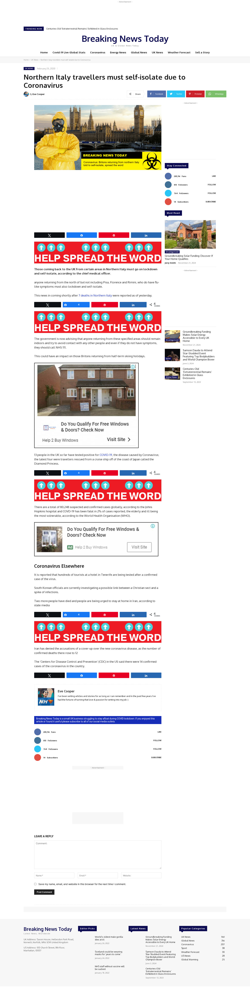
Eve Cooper (38, 94)
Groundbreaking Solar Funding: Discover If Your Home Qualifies (189, 257)
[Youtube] (214, 39)
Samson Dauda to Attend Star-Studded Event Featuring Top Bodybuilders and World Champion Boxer (199, 355)
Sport (168, 358)
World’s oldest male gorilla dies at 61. (109, 938)
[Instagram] (204, 39)
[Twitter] (209, 39)
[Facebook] (199, 39)
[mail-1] (64, 704)
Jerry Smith (170, 263)
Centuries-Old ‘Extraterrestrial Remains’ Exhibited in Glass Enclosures (82, 28)
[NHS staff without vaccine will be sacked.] (85, 971)
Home (26, 60)
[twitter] (69, 704)
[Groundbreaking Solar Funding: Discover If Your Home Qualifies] (190, 234)
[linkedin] (59, 704)
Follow (157, 740)
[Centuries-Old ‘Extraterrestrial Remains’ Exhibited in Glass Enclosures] (172, 373)
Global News (171, 377)
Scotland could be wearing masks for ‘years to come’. (108, 953)
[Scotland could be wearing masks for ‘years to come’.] (85, 956)
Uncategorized (172, 252)
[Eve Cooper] (27, 94)
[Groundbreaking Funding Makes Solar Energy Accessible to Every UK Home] (172, 336)
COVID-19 (106, 455)
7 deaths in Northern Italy (95, 295)
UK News (34, 60)
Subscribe (156, 757)
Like (159, 732)
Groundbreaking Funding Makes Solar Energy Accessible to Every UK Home (197, 336)
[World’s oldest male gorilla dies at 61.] (85, 941)
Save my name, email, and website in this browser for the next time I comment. (82, 884)
